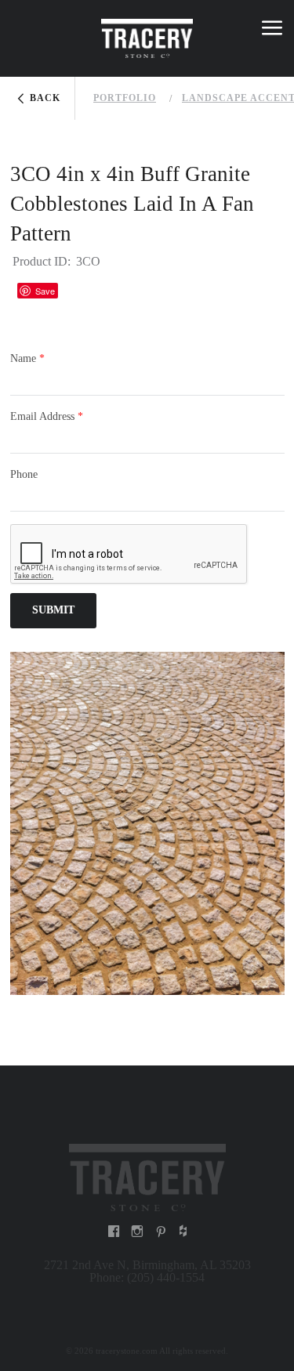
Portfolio (124, 97)
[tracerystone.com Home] (147, 1175)
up (22, 30)
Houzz (77, 290)
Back (45, 97)
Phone (24, 474)
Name (27, 358)
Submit (53, 610)
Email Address (46, 416)
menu (272, 30)
